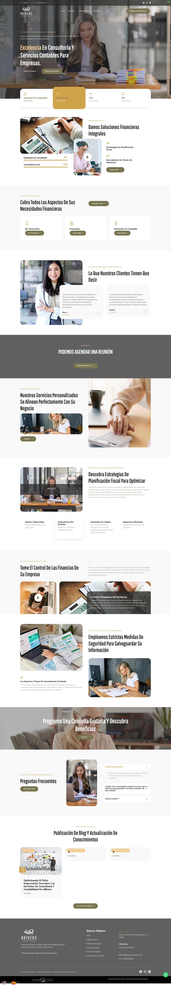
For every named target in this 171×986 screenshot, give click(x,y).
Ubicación (123, 931)
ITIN (91, 98)
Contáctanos (98, 11)
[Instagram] (147, 3)
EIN (123, 98)
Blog (107, 11)
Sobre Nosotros (85, 11)
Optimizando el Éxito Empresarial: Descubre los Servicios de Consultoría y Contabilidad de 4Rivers (39, 885)
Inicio (63, 11)
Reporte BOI (62, 98)
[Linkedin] (150, 3)
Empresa (28, 850)
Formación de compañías (36, 98)
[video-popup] (88, 157)
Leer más (27, 893)
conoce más (77, 233)
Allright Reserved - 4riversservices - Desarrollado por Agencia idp (48, 972)
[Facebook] (143, 3)
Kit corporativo (34, 233)
